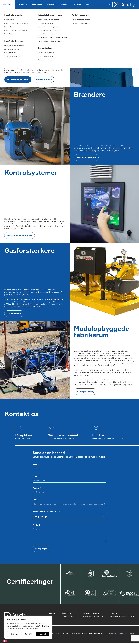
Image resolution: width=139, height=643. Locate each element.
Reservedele (37, 4)
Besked (36, 525)
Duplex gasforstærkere (45, 56)
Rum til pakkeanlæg (85, 391)
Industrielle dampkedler (14, 41)
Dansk (9, 641)
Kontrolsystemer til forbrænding (48, 19)
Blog (88, 4)
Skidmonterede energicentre (81, 19)
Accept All (42, 634)
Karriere (77, 4)
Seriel (35, 500)
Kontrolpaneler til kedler (46, 23)
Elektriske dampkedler (11, 49)
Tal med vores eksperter (18, 79)
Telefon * (37, 488)
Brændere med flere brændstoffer (15, 30)
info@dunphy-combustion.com (61, 438)
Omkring (64, 4)
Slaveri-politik (122, 633)
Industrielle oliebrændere (12, 27)
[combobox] (8, 641)
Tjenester (21, 4)
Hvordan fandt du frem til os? (46, 511)
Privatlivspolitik (111, 633)
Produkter (7, 4)
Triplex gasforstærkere (45, 60)
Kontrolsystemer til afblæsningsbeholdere (51, 41)
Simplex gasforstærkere (46, 53)
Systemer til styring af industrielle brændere (52, 37)
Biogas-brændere (10, 34)
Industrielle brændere (13, 15)
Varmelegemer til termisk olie (13, 56)
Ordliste (131, 633)
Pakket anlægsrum (80, 15)
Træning (50, 4)
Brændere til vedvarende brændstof (16, 23)
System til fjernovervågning (47, 34)
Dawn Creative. (98, 633)
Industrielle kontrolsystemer (50, 15)
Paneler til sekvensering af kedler (49, 27)
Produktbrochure (44, 79)
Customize (14, 634)
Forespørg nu (41, 548)
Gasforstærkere (45, 48)
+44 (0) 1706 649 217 (24, 438)
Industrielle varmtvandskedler (14, 45)
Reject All (28, 634)
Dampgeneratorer (10, 53)
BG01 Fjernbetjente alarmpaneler (49, 30)
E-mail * (36, 476)
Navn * (36, 464)
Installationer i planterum (80, 23)
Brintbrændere (9, 19)
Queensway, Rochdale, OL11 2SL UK (108, 438)
